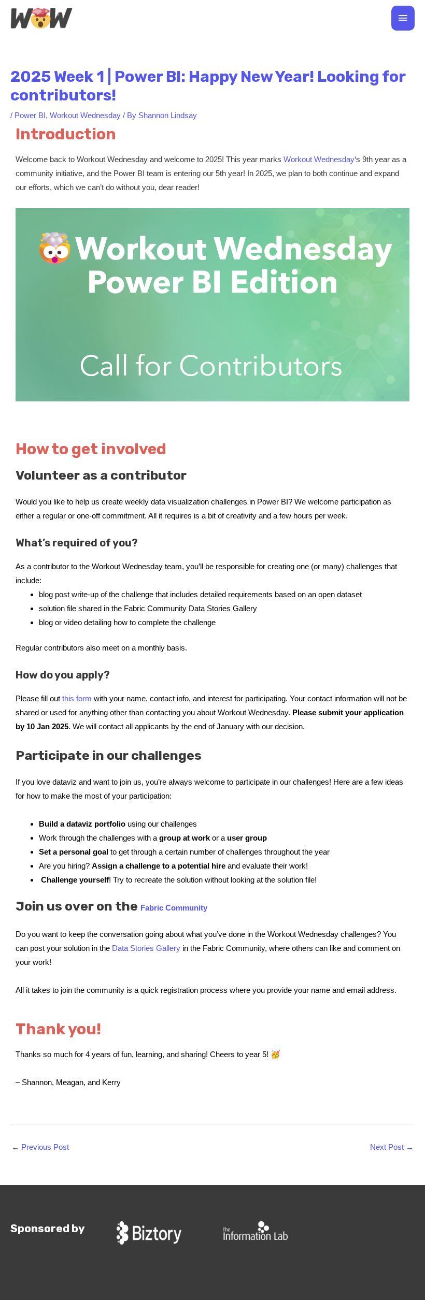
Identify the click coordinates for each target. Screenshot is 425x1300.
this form (77, 698)
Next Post (392, 1147)
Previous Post (40, 1147)
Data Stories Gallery (146, 948)
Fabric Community (173, 907)
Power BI (30, 115)
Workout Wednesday (85, 115)
